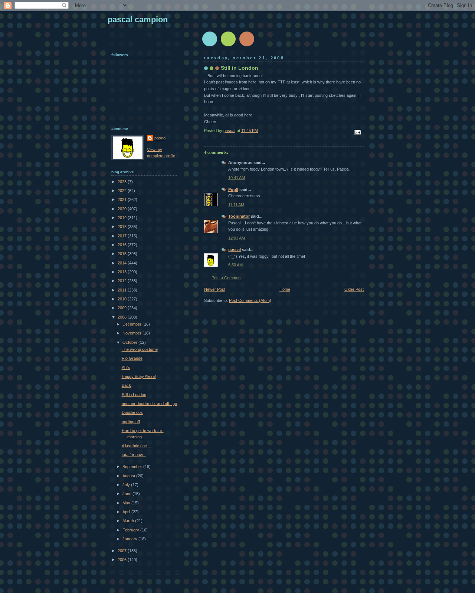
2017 (123, 236)
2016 (123, 245)
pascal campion (138, 19)
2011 (123, 290)
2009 (123, 308)
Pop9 (233, 189)
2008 (123, 317)
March (128, 520)
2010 (123, 299)
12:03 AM (236, 238)
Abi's (126, 367)
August (129, 476)
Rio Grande (132, 358)
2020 (123, 209)
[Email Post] (357, 131)
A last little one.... (136, 446)
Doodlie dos (132, 412)
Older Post (354, 289)
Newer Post (214, 289)
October (130, 342)
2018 (123, 226)
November (132, 333)
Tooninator (239, 216)
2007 (123, 550)
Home (284, 289)
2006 (123, 559)
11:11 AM (236, 204)
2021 (123, 199)
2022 (123, 190)
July (126, 484)
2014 (123, 263)
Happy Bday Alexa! (139, 376)
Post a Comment (227, 278)
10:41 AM (236, 177)
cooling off (131, 421)
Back (126, 385)
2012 (123, 281)
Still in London (134, 394)
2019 (123, 217)
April (126, 512)
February (131, 530)
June (127, 493)
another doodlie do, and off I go (149, 403)
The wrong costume (140, 349)
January (130, 539)
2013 (123, 272)
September (132, 466)
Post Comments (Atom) (250, 300)
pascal (234, 249)
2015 (123, 253)
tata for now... (134, 454)
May (126, 503)
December (132, 324)
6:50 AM (235, 265)
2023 (123, 181)
